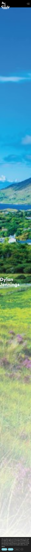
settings (3, 546)
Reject (10, 549)
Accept (4, 549)
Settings (17, 549)
